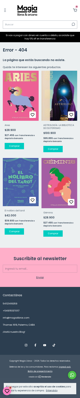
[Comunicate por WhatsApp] (72, 375)
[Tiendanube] (40, 377)
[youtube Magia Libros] (44, 345)
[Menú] (6, 10)
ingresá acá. (65, 366)
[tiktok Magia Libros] (53, 345)
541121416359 (10, 303)
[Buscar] (73, 24)
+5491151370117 (11, 310)
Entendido (51, 390)
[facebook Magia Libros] (35, 345)
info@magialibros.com (16, 317)
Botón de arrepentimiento (40, 371)
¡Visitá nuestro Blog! (14, 331)
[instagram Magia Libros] (26, 345)
